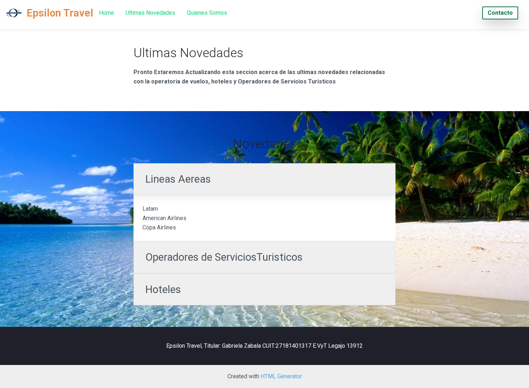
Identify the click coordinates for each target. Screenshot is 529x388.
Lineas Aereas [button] (179, 179)
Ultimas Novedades (150, 12)
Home (106, 12)
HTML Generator (281, 376)
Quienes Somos (207, 12)
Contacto (500, 12)
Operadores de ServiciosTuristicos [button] (224, 257)
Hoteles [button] (163, 289)
